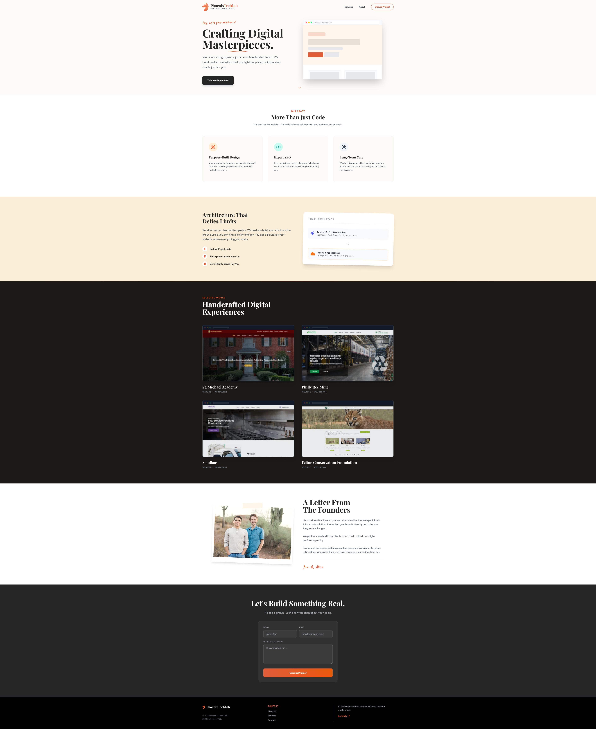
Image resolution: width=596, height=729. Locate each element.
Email (302, 627)
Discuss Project (382, 6)
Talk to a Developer (218, 80)
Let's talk (342, 716)
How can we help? (273, 641)
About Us (272, 711)
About (362, 6)
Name (266, 627)
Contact (272, 720)
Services (349, 6)
